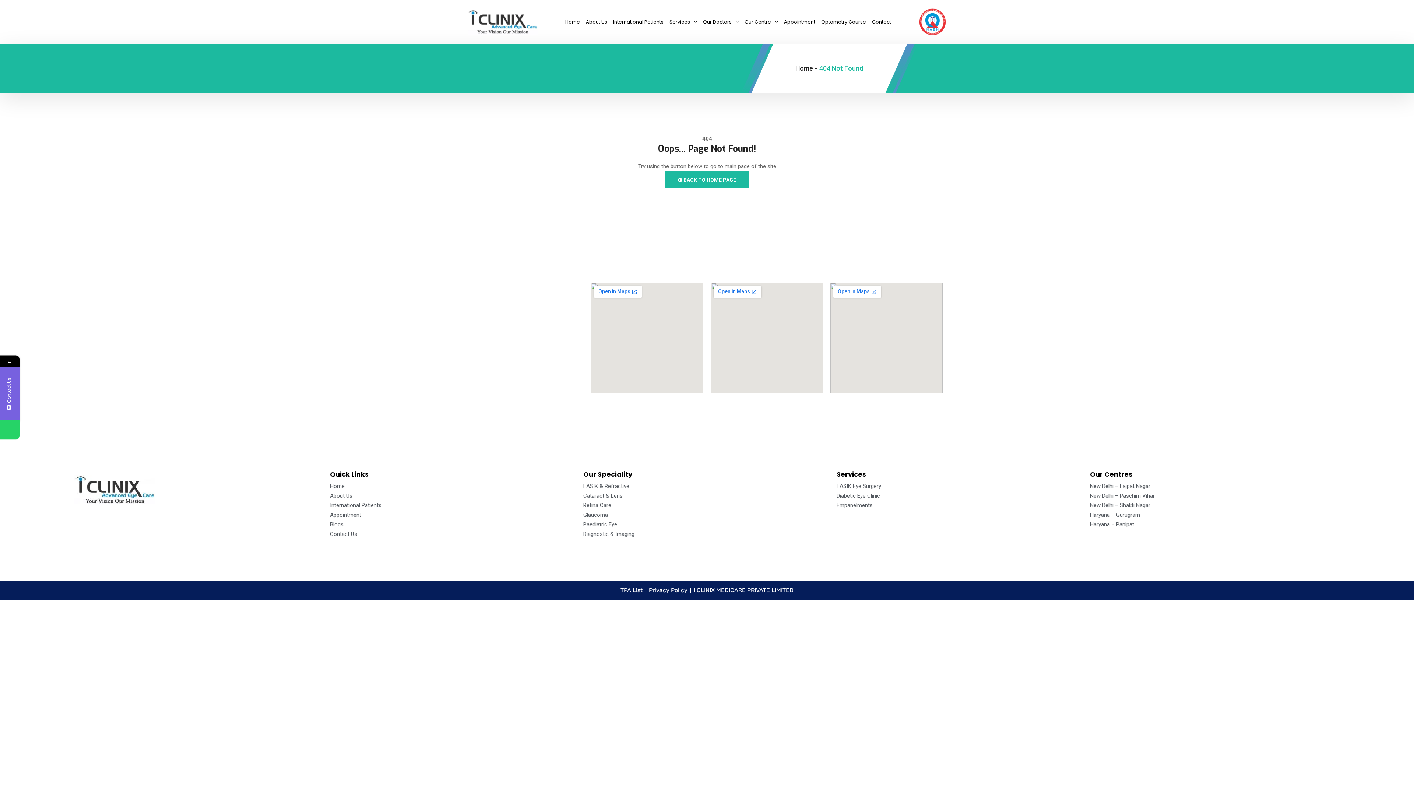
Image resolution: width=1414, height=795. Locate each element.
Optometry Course (843, 21)
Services (679, 21)
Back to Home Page (709, 180)
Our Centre (758, 21)
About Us (596, 21)
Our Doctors (717, 21)
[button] (683, 22)
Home (572, 21)
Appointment (799, 21)
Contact (881, 21)
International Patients (638, 21)
